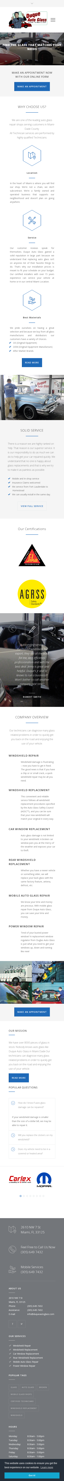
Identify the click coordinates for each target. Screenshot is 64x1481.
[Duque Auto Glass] (30, 19)
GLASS (14, 1387)
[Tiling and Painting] (32, 397)
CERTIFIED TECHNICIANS (22, 1401)
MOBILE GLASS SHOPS (21, 1394)
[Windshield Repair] (16, 971)
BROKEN (43, 1387)
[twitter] (21, 1324)
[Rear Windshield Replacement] (48, 993)
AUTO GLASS (28, 1387)
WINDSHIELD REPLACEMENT (24, 1408)
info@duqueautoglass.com (40, 1314)
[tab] (32, 1105)
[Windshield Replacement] (48, 971)
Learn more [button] (47, 1467)
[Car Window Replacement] (16, 993)
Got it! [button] (32, 1475)
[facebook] (12, 1324)
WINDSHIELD (17, 1415)
